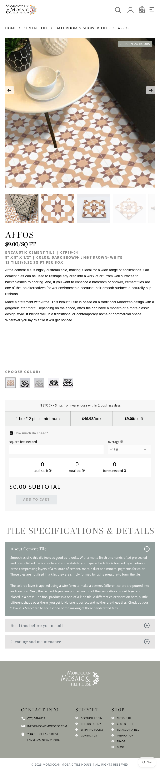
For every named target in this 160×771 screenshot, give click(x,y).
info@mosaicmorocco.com (47, 726)
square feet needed (23, 441)
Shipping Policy (92, 729)
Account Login (91, 718)
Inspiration (125, 735)
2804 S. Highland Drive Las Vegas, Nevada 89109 (43, 737)
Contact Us (89, 735)
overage (113, 441)
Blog (120, 747)
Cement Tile (36, 28)
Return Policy (91, 724)
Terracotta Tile (128, 729)
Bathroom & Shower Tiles (83, 28)
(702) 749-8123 (36, 718)
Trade (121, 741)
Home (11, 28)
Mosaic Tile (125, 718)
